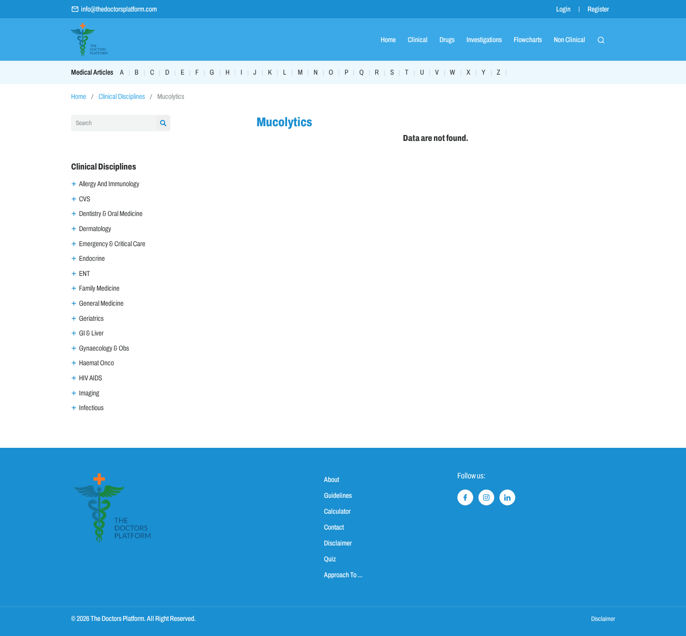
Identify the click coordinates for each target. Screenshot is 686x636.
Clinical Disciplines (121, 96)
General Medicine (101, 303)
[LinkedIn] (507, 497)
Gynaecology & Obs (104, 348)
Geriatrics (91, 318)
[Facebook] (465, 497)
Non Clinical (569, 40)
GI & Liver (91, 333)
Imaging (89, 393)
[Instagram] (486, 497)
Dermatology (95, 229)
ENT (84, 274)
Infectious (91, 408)
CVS (84, 199)
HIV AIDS (90, 378)
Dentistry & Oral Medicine (111, 214)
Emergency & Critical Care (112, 244)
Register (598, 9)
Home (388, 40)
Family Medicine (99, 288)
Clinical (418, 40)
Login (563, 9)
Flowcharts (528, 40)
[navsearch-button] (601, 40)
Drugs (447, 40)
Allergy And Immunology (109, 184)
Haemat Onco (96, 363)
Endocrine (92, 258)
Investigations (484, 40)
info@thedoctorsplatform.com (119, 9)
